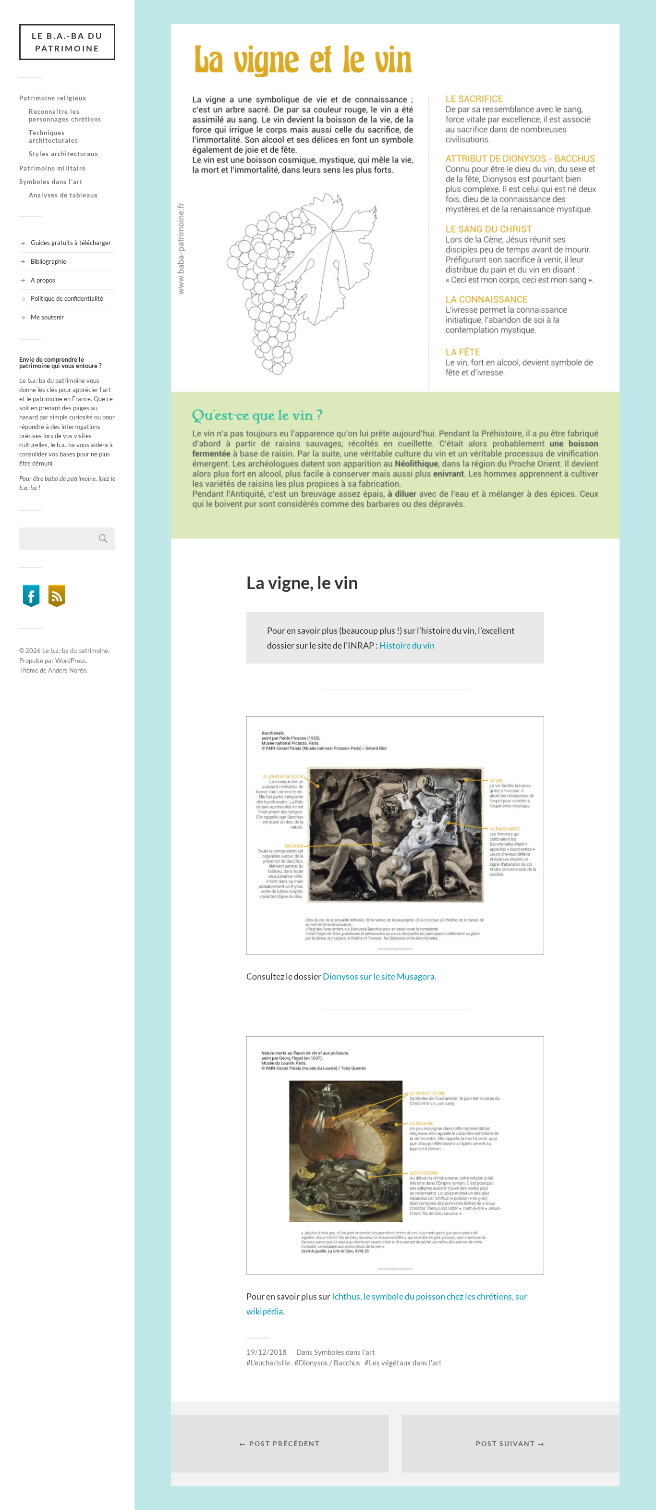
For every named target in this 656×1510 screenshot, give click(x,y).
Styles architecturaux (63, 154)
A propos (43, 280)
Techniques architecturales (53, 136)
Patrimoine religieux (52, 98)
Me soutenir (47, 317)
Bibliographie (48, 261)
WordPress (70, 660)
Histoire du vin (407, 645)
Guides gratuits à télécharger (71, 242)
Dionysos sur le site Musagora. (380, 976)
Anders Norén (67, 670)
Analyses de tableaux (63, 195)
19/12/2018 (266, 1352)
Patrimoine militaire (52, 168)
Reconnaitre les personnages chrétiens (65, 115)
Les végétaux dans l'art (405, 1362)
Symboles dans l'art (344, 1352)
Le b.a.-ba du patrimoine (67, 42)
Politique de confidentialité (67, 298)
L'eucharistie (270, 1362)
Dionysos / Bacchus (329, 1362)
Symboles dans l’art (51, 181)
